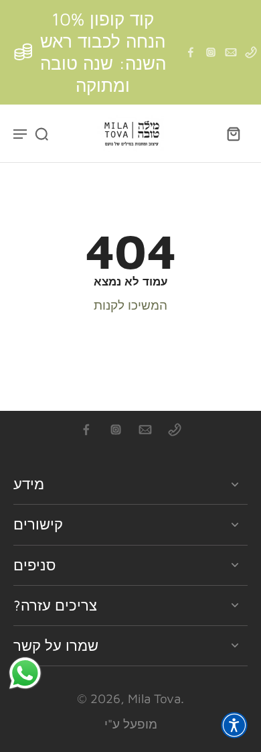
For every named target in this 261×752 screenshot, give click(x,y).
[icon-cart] (233, 133)
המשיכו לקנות (130, 305)
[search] (41, 133)
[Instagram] (211, 52)
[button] (234, 725)
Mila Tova (154, 698)
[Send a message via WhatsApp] (25, 673)
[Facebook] (191, 52)
